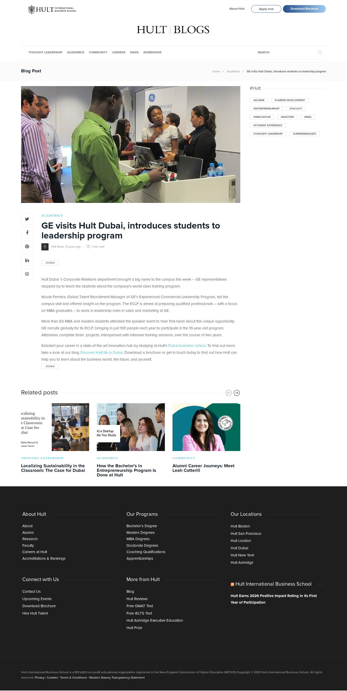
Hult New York (242, 555)
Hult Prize (134, 628)
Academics (75, 52)
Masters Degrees (141, 533)
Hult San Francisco (246, 534)
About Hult (236, 8)
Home (216, 71)
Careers (118, 52)
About (27, 526)
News (134, 52)
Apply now (266, 9)
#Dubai (50, 263)
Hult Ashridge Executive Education (155, 620)
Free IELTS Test (139, 613)
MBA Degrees (138, 539)
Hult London (241, 541)
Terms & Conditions (73, 677)
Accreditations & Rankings (44, 558)
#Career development (290, 100)
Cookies (52, 677)
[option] (55, 439)
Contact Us (31, 591)
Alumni (28, 533)
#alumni (258, 100)
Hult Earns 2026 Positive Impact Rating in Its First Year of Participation (274, 599)
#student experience (267, 125)
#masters (287, 117)
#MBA (307, 117)
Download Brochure (304, 8)
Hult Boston (240, 526)
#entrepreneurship (266, 108)
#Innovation (262, 117)
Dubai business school (187, 346)
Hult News (57, 246)
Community (98, 52)
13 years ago (73, 246)
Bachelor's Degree (142, 526)
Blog (130, 591)
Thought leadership (45, 52)
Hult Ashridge (242, 563)
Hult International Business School (273, 584)
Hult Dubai (239, 548)
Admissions (152, 52)
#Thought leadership (268, 134)
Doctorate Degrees (142, 546)
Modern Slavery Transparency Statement (117, 677)
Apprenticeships (140, 558)
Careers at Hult (34, 552)
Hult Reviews (137, 599)
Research (30, 539)
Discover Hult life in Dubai (101, 353)
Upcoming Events (37, 599)
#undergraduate (304, 134)
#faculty (296, 108)
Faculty (28, 546)
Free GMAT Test (140, 606)
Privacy (39, 677)
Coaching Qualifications (146, 552)
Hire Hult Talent (35, 613)
